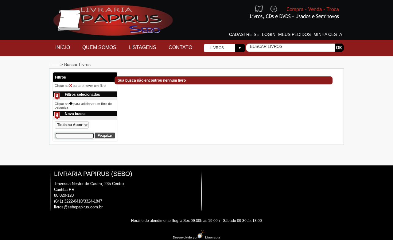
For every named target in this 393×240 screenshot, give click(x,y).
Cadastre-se (244, 34)
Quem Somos (99, 47)
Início (62, 47)
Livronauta (212, 237)
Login (268, 34)
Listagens (142, 47)
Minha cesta (327, 34)
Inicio (54, 64)
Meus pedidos (294, 34)
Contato (180, 47)
